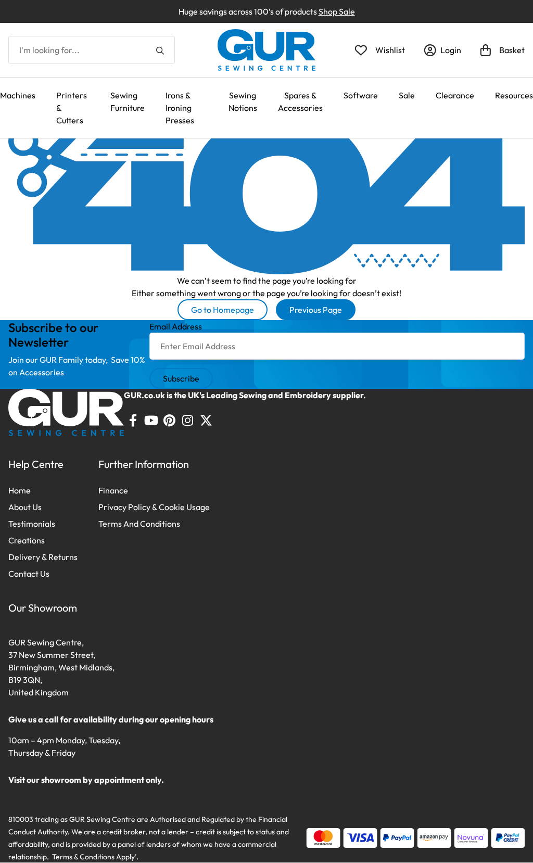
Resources (514, 95)
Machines (17, 95)
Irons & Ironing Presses (180, 107)
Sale (407, 95)
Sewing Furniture (127, 101)
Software (361, 95)
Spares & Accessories (300, 101)
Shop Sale (337, 11)
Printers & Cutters (71, 107)
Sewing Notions (243, 101)
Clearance (455, 95)
